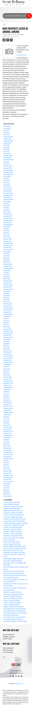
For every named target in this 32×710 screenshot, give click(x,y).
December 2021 (8, 218)
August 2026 (7, 128)
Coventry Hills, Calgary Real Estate (13, 525)
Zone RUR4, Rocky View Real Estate (14, 617)
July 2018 (6, 293)
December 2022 (8, 193)
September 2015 (8, 362)
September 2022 (8, 199)
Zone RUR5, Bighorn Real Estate (13, 619)
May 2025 (6, 149)
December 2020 (8, 243)
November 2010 (8, 477)
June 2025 (6, 147)
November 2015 (8, 358)
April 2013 (6, 423)
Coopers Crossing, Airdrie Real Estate (14, 519)
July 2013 (6, 416)
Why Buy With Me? (8, 634)
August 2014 (7, 389)
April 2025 (6, 151)
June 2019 (6, 274)
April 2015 (6, 373)
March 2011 (6, 469)
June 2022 (6, 205)
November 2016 (8, 333)
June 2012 (6, 442)
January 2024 (7, 168)
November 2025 (8, 136)
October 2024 (7, 157)
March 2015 (6, 375)
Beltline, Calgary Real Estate (11, 508)
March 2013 (6, 425)
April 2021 (6, 235)
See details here (21, 55)
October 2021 (7, 222)
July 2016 (6, 341)
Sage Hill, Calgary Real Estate (12, 592)
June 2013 (6, 419)
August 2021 (7, 226)
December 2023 (8, 170)
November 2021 (8, 220)
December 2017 (8, 308)
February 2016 (7, 352)
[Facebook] (10, 676)
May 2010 (6, 490)
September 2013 (8, 412)
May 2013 (6, 421)
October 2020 (7, 247)
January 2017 (7, 329)
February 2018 (7, 304)
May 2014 (6, 396)
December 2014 (8, 381)
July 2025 (6, 145)
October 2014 (7, 385)
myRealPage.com (19, 683)
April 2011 (6, 467)
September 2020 (8, 249)
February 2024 (7, 166)
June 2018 (6, 295)
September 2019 (8, 268)
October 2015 (7, 360)
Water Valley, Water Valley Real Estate (14, 609)
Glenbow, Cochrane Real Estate (12, 533)
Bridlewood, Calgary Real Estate (12, 510)
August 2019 (7, 270)
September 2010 (8, 481)
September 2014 (8, 387)
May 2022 (6, 207)
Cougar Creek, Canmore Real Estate (14, 521)
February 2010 (7, 496)
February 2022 (7, 214)
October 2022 (7, 197)
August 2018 (7, 291)
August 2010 (7, 483)
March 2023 (6, 187)
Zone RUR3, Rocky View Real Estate (14, 611)
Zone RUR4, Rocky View (10, 615)
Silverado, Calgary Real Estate (12, 596)
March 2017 (6, 327)
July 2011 (6, 460)
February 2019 (7, 281)
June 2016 (6, 343)
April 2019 (6, 276)
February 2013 (7, 427)
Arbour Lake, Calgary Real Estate (13, 506)
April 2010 (6, 492)
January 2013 (7, 429)
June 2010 (6, 488)
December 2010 (8, 475)
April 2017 (6, 324)
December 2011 (8, 452)
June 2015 (6, 368)
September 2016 (8, 337)
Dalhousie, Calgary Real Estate (12, 529)
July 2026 (6, 130)
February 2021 (7, 239)
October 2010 (7, 479)
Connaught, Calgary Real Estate (12, 517)
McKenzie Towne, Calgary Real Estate (14, 548)
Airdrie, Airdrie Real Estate (13, 36)
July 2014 (6, 391)
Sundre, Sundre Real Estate (11, 600)
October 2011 (7, 456)
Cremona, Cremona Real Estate (12, 527)
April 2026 (6, 134)
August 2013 (7, 414)
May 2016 (6, 345)
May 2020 (6, 258)
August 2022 (7, 201)
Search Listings (7, 638)
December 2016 (8, 331)
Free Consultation (8, 652)
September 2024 (8, 159)
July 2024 (6, 161)
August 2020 (7, 251)
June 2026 (6, 132)
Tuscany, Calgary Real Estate (12, 602)
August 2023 (7, 176)
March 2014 (6, 400)
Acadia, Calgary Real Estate (11, 502)
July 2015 (6, 366)
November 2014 (8, 383)
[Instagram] (16, 676)
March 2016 (6, 350)
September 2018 (8, 289)
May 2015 (6, 370)
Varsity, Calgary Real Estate (11, 604)
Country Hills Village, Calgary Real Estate (15, 523)
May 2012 (6, 444)
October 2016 (7, 335)
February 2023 (7, 189)
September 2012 (8, 435)
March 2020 (6, 262)
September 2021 (8, 224)
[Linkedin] (19, 676)
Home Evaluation (8, 650)
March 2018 (6, 302)
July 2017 (6, 318)
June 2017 (6, 320)
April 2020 (6, 260)
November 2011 (8, 454)
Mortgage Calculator (9, 636)
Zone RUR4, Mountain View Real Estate (15, 613)
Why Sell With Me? (8, 648)
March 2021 (6, 237)
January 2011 (7, 473)
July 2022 (6, 203)
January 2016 (7, 354)
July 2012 (6, 439)
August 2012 (7, 437)
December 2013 (8, 406)
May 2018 (6, 297)
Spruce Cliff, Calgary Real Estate (13, 598)
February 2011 (7, 471)
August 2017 (7, 316)
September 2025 (8, 141)
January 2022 (7, 216)
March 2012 (6, 446)
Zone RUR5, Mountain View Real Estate (15, 621)
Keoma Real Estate (9, 540)
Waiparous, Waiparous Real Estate (13, 606)
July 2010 (6, 485)
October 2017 (7, 312)
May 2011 (6, 465)
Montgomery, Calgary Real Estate (13, 550)
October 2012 (7, 433)
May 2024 (6, 164)
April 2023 (6, 185)
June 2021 (6, 230)
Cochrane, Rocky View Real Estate (13, 514)
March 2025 (6, 153)
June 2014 (6, 393)
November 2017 (8, 310)
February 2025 (7, 155)
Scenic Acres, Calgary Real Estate (13, 594)
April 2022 (6, 210)
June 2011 (6, 462)
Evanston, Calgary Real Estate (12, 531)
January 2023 (7, 191)
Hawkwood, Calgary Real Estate (12, 535)
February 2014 (7, 402)
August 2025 (7, 143)
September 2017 (8, 314)
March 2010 (6, 494)
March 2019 (6, 279)
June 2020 (6, 256)
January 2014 (7, 404)
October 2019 (7, 266)
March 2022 (6, 212)
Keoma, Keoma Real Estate (11, 542)
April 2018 (6, 299)
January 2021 (7, 241)
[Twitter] (13, 676)
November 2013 (8, 408)
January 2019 (7, 283)
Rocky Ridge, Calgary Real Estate (13, 558)
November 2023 (8, 172)
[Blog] (22, 676)
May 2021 (6, 233)
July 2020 (6, 253)
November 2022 (8, 195)
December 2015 (8, 356)
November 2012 (8, 431)
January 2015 (7, 379)
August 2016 (7, 339)
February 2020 (7, 264)
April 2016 (6, 348)
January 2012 (7, 450)
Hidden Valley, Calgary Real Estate (13, 538)
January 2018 (7, 306)
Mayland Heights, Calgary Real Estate (14, 546)
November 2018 (8, 285)
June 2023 (6, 180)
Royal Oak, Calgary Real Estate (12, 560)
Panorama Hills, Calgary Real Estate (14, 552)
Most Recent (7, 126)
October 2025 (7, 138)
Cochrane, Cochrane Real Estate (13, 512)
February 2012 (7, 448)
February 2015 (7, 377)
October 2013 (7, 410)
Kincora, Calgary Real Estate (11, 544)
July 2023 (6, 178)
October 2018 (7, 287)
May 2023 (6, 182)
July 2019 (6, 272)
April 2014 (6, 398)
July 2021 (6, 228)
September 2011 (8, 458)
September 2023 (8, 174)
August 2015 (7, 364)
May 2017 (6, 322)
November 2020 (8, 245)
